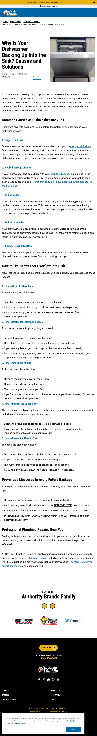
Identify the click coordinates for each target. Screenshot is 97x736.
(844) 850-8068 (48, 658)
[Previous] (44, 606)
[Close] (81, 715)
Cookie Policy (20, 723)
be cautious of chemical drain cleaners (50, 312)
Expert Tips (15, 22)
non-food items (63, 505)
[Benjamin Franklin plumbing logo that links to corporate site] (10, 13)
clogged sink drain (80, 146)
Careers (5, 695)
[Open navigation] (92, 13)
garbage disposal (60, 173)
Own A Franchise (9, 699)
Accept (73, 729)
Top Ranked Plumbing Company (46, 2)
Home (5, 22)
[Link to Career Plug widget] (58, 680)
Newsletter (54, 699)
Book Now (46, 648)
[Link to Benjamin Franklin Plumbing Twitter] (43, 680)
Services (5, 691)
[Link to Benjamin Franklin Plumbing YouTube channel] (48, 680)
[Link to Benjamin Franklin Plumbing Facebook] (39, 680)
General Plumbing (32, 22)
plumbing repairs (37, 557)
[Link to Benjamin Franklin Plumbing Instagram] (53, 680)
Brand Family (55, 695)
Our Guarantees (56, 691)
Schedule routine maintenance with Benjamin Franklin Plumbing (41, 515)
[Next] (52, 606)
